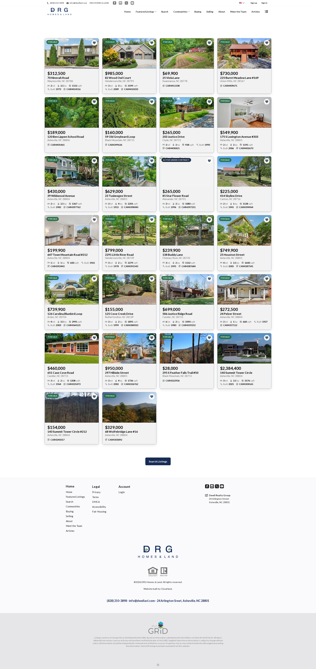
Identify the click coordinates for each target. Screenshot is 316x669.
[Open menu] (266, 11)
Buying (197, 11)
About (221, 11)
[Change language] (242, 3)
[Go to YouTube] (132, 3)
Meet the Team (238, 11)
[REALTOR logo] (163, 571)
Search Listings (158, 461)
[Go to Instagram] (120, 3)
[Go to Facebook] (115, 3)
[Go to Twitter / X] (126, 3)
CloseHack (166, 588)
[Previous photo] (48, 53)
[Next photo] (94, 53)
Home (127, 11)
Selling (209, 11)
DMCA (96, 501)
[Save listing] (94, 43)
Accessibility (99, 506)
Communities (180, 11)
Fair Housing (99, 511)
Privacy (96, 492)
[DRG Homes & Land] (158, 552)
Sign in (264, 3)
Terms (95, 497)
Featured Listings (145, 11)
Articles (255, 11)
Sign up (253, 3)
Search (164, 11)
